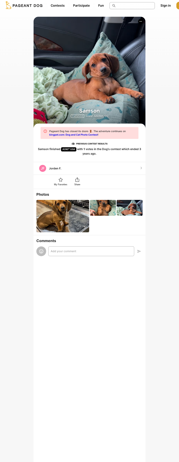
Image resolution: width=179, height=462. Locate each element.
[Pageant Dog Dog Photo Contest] (23, 5)
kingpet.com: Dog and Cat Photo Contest (73, 134)
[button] (141, 21)
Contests (58, 5)
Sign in (165, 5)
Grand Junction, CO (97, 115)
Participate (81, 5)
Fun (101, 5)
